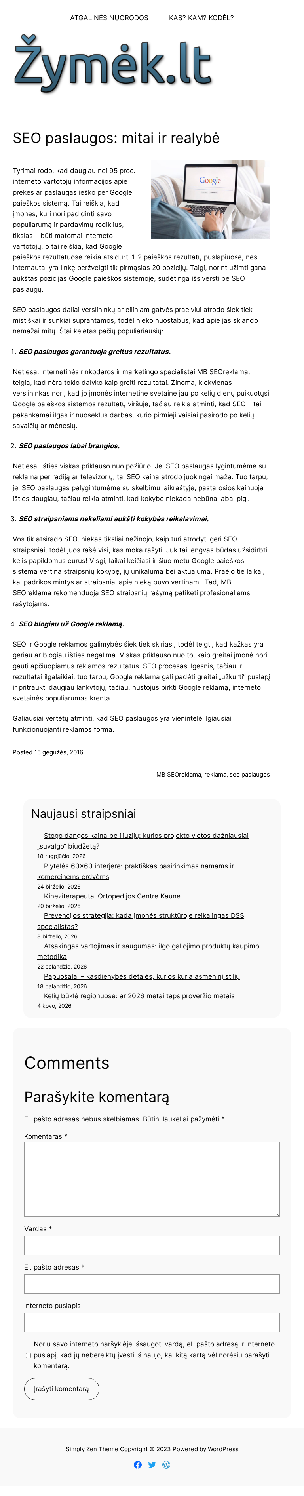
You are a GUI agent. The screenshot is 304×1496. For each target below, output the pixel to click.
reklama (215, 774)
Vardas (38, 1229)
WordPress (223, 1449)
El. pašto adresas (54, 1267)
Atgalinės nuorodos (109, 18)
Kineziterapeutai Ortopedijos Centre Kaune (112, 896)
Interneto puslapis (52, 1305)
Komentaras (46, 1136)
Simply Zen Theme (92, 1449)
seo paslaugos (250, 774)
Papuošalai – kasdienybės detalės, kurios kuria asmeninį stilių (142, 976)
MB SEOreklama (178, 774)
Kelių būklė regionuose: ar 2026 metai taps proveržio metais (139, 996)
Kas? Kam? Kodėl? (201, 18)
